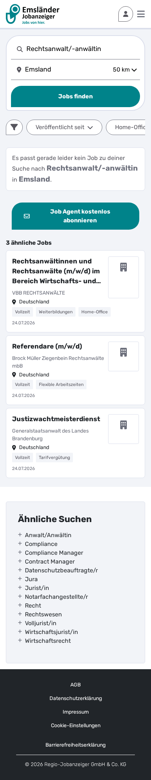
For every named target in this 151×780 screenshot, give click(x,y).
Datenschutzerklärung (75, 698)
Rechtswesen (43, 614)
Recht (33, 605)
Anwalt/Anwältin (48, 535)
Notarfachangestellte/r (56, 596)
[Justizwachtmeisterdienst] (75, 443)
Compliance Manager (54, 552)
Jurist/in (37, 587)
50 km (121, 69)
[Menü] (141, 14)
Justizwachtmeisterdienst (56, 419)
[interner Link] (32, 14)
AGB (75, 685)
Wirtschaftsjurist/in (51, 631)
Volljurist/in (40, 623)
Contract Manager (50, 561)
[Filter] (14, 127)
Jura (31, 579)
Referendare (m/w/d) (47, 346)
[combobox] (81, 49)
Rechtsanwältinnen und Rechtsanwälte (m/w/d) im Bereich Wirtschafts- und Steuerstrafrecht (56, 271)
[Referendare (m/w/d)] (75, 370)
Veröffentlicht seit (60, 127)
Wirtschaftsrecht (48, 640)
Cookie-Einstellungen (75, 725)
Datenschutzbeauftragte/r (61, 570)
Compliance (41, 543)
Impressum (76, 712)
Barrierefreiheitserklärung (75, 745)
